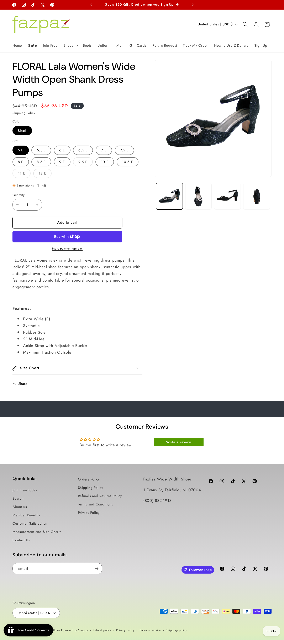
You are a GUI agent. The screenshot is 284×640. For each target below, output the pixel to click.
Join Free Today (24, 490)
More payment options (67, 248)
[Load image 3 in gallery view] (227, 196)
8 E (20, 161)
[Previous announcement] (91, 5)
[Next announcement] (193, 5)
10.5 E (127, 161)
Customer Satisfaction (29, 523)
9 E (62, 161)
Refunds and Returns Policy (100, 495)
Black (22, 130)
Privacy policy (125, 630)
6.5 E (83, 150)
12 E (45, 174)
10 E (105, 161)
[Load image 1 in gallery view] (169, 196)
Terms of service (150, 630)
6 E (62, 150)
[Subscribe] (96, 568)
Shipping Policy (23, 113)
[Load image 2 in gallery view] (198, 196)
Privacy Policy (89, 512)
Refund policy (102, 630)
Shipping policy (176, 630)
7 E (104, 150)
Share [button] (22, 383)
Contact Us (21, 540)
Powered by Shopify (74, 630)
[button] (70, 45)
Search (17, 498)
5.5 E (41, 150)
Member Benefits (26, 515)
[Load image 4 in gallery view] (256, 196)
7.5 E (124, 150)
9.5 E (85, 163)
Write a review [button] (178, 441)
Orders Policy (89, 479)
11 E (24, 174)
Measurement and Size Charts (36, 531)
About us (19, 506)
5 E (20, 150)
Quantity (18, 195)
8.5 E (41, 161)
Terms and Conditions (95, 504)
